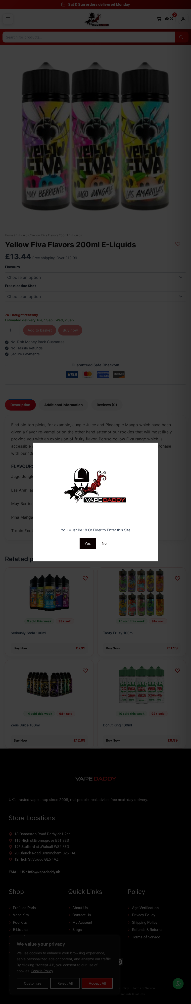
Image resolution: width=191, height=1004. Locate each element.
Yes (88, 543)
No (104, 543)
